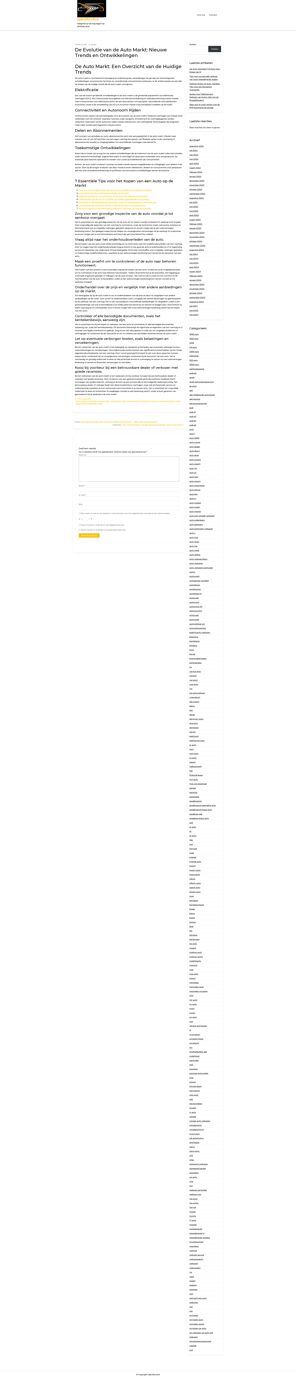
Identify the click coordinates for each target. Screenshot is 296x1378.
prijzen (192, 1082)
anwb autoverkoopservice (201, 382)
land (191, 926)
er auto (192, 745)
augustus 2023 (196, 302)
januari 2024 (195, 280)
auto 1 (192, 434)
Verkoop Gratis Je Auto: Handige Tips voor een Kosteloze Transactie (204, 87)
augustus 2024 (196, 250)
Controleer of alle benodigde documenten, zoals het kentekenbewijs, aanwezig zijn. (118, 202)
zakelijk (192, 1345)
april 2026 (194, 163)
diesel (192, 714)
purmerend (194, 1090)
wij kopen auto (196, 1320)
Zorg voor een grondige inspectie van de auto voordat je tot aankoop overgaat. (115, 190)
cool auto (193, 684)
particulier (194, 1060)
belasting (193, 637)
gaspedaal (194, 797)
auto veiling (194, 555)
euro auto (193, 753)
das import (194, 702)
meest (192, 978)
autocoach (194, 576)
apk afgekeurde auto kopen (202, 395)
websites (193, 1302)
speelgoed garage (197, 1168)
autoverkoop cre (197, 624)
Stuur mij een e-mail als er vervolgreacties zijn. (103, 525)
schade (192, 1116)
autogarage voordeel (199, 580)
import (192, 866)
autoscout (194, 602)
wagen (192, 1281)
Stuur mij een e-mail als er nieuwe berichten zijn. (103, 530)
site (191, 1155)
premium (193, 1069)
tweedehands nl (196, 1233)
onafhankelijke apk (198, 1052)
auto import (194, 481)
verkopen (193, 1263)
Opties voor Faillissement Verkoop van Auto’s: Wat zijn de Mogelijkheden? (204, 97)
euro (191, 749)
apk (191, 390)
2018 (191, 343)
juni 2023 (193, 310)
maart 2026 (195, 168)
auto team (194, 542)
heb (191, 840)
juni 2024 (193, 258)
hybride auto (195, 861)
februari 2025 (195, 224)
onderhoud (194, 1056)
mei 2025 (193, 211)
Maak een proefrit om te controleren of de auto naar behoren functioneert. (113, 196)
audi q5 (192, 425)
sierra (192, 1147)
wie (191, 1311)
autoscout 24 (195, 606)
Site (81, 504)
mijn (191, 995)
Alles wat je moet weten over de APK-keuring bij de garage (204, 106)
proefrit (178, 401)
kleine (192, 913)
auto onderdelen (197, 520)
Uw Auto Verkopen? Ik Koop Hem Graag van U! (204, 70)
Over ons (201, 15)
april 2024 (194, 267)
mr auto (193, 1017)
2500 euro (194, 351)
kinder (192, 909)
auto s (192, 533)
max (191, 969)
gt (190, 831)
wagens (193, 1285)
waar (191, 1276)
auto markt (87, 399)
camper (193, 676)
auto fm (193, 468)
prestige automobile (198, 1073)
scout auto (194, 1134)
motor (192, 1013)
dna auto (193, 723)
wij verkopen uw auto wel (201, 1333)
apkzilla (93, 44)
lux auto (193, 944)
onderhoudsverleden (166, 401)
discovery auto (196, 719)
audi (191, 408)
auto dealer (194, 447)
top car (192, 1207)
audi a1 (192, 412)
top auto (193, 1199)
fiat (191, 771)
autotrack (194, 615)
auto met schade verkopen (202, 516)
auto (191, 429)
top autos (194, 1203)
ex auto (192, 758)
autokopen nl (195, 593)
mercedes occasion (198, 991)
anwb (191, 377)
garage (192, 788)
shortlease (194, 1142)
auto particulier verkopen (201, 529)
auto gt (192, 473)
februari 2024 (195, 276)
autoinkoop (194, 585)
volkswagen (194, 1268)
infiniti (192, 879)
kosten (192, 922)
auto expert (194, 464)
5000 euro (194, 364)
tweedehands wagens (199, 1238)
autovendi (194, 619)
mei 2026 (193, 159)
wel (191, 1307)
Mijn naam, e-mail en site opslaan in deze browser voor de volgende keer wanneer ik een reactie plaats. (125, 513)
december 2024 (196, 232)
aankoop (84, 401)
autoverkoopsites (197, 628)
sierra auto (194, 1151)
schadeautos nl (196, 1129)
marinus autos (196, 957)
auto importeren (197, 485)
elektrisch (194, 736)
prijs (191, 1078)
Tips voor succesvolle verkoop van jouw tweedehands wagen (203, 77)
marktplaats (195, 961)
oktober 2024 (195, 241)
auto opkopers (196, 524)
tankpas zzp (195, 1194)
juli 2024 (193, 254)
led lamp (193, 935)
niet (191, 1021)
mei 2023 (193, 315)
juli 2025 (193, 202)
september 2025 (197, 194)
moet (191, 1008)
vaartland (193, 1246)
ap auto (193, 386)
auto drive (194, 455)
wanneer (193, 1289)
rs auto (192, 1112)
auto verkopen (196, 563)
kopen (192, 918)
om (190, 1047)
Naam (82, 486)
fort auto (193, 779)
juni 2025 (193, 207)
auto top (193, 546)
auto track (194, 550)
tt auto (192, 1220)
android (192, 373)
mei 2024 (193, 263)
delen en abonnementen (131, 401)
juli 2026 (193, 150)
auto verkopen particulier (201, 568)
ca (190, 667)
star (191, 1181)
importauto (194, 874)
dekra (192, 706)
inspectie (154, 401)
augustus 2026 (196, 146)
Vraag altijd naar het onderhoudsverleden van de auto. (104, 193)
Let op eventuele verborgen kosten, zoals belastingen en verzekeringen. (112, 205)
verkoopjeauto (196, 1259)
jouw (191, 896)
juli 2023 (193, 306)
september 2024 (197, 245)
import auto (194, 870)
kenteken (193, 900)
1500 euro (194, 338)
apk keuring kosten (198, 403)
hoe (191, 844)
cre (190, 689)
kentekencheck (196, 905)
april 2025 (194, 215)
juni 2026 (193, 155)
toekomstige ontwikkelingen (86, 404)
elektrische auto (197, 740)
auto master (195, 511)
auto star (193, 537)
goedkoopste (195, 801)
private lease (195, 1086)
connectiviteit (115, 401)
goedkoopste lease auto (200, 810)
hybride (192, 857)
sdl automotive (196, 1138)
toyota (192, 1216)
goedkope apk (195, 814)
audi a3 (192, 416)
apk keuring (194, 399)
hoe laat (193, 848)
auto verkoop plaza (198, 559)
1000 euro (194, 334)
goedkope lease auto (199, 818)
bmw (191, 650)
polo (191, 1065)
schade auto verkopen (199, 1121)
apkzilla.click (88, 19)
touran (192, 1212)
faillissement (195, 766)
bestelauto (194, 641)
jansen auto (194, 892)
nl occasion (194, 1034)
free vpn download (198, 784)
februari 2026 (195, 172)
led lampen (194, 939)
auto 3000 (194, 438)
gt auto (192, 835)
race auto (193, 1095)
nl (190, 1030)
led (190, 931)
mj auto (193, 1004)
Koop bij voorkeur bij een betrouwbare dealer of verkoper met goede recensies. (115, 208)
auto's (192, 572)
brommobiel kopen (198, 658)
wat (191, 1294)
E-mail (82, 495)
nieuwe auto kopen (198, 1026)
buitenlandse (195, 663)
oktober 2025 (195, 189)
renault (192, 1108)
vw (190, 1272)
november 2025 (196, 185)
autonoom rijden (103, 401)
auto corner (194, 442)
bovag (192, 654)
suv (191, 1186)
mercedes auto (196, 987)
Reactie (83, 455)
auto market (195, 503)
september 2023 (197, 297)
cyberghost (194, 697)
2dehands (194, 356)
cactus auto (195, 671)
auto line (193, 494)
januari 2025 (195, 228)
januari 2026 (195, 176)
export (192, 762)
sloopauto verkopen (198, 1164)
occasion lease (196, 1039)
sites (191, 1160)
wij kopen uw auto (197, 1328)
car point (193, 680)
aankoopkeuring (196, 369)
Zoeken (192, 44)
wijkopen (193, 1337)
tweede (193, 1224)
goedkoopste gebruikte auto (202, 805)
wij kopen (193, 1315)
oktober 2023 (195, 293)
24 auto (193, 347)
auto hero (193, 477)
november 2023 (196, 289)
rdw (191, 1099)
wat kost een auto (198, 1298)
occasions (194, 1043)
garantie (193, 792)
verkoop (193, 1250)
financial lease (196, 775)
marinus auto (195, 952)
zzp (191, 1350)
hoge (191, 853)
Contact (213, 15)
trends (100, 404)
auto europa (195, 459)
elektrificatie (145, 401)
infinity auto (195, 883)
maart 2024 (195, 271)
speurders (194, 1173)
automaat (194, 598)
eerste (192, 732)
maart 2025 (195, 219)
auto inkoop (194, 490)
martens (193, 965)
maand (192, 948)
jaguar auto (194, 887)
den (191, 710)
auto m (192, 498)
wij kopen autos (196, 1324)
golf (191, 823)
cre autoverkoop (197, 693)
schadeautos (195, 1125)
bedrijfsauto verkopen (199, 632)
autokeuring (195, 589)
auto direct (194, 451)
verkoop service (196, 1255)
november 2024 (196, 237)
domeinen (194, 728)
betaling (193, 645)
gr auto (192, 827)
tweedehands (195, 1229)
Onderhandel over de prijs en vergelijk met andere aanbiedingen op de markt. (114, 199)
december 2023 (196, 284)
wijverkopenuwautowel (200, 1341)
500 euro (193, 360)
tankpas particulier (198, 1190)
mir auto (193, 1000)
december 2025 (196, 181)
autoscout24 (195, 611)
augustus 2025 (196, 198)
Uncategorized (196, 1242)
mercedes (194, 983)
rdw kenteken (195, 1104)
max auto (193, 974)
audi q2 (192, 421)
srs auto (193, 1177)
